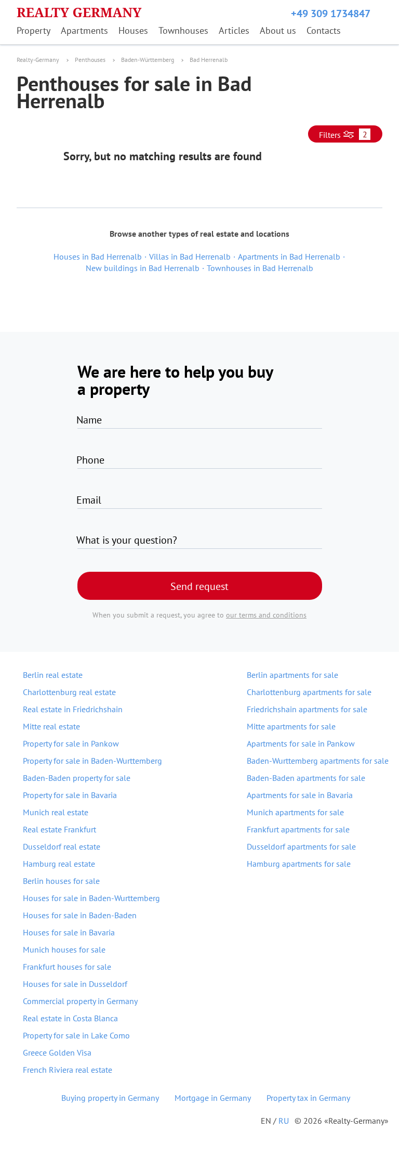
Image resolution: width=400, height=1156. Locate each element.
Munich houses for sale (64, 949)
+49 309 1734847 (330, 13)
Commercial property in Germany (80, 1001)
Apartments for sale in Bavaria (300, 795)
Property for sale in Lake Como (76, 1035)
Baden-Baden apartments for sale (306, 778)
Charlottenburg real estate (69, 692)
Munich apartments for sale (295, 812)
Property (33, 30)
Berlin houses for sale (61, 881)
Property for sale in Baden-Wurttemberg (92, 760)
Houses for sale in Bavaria (69, 932)
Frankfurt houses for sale (67, 966)
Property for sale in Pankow (71, 743)
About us (278, 30)
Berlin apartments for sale (292, 675)
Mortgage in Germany (213, 1098)
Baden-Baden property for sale (76, 778)
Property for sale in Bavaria (70, 795)
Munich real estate (55, 812)
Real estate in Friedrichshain (73, 709)
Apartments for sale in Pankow (301, 743)
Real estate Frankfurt (59, 829)
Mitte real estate (51, 726)
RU (283, 1120)
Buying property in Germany (110, 1098)
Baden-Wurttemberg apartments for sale (318, 760)
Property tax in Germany (308, 1098)
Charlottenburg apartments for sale (309, 692)
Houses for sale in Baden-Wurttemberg (91, 898)
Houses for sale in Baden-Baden (80, 915)
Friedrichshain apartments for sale (307, 709)
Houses (133, 30)
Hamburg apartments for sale (299, 863)
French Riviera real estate (67, 1069)
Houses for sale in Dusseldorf (75, 984)
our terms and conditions (266, 615)
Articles (234, 30)
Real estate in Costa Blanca (70, 1018)
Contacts (323, 30)
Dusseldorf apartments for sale (301, 846)
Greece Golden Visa (57, 1052)
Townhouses (183, 30)
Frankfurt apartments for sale (298, 829)
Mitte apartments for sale (291, 726)
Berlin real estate (53, 675)
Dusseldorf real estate (61, 846)
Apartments (84, 30)
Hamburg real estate (59, 863)
